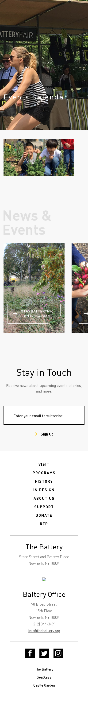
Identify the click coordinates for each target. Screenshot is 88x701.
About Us (44, 498)
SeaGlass (44, 677)
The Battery (44, 669)
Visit (44, 464)
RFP (44, 523)
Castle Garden (44, 685)
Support (44, 506)
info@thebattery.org (44, 630)
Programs (44, 472)
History (44, 481)
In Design (44, 489)
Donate (44, 515)
